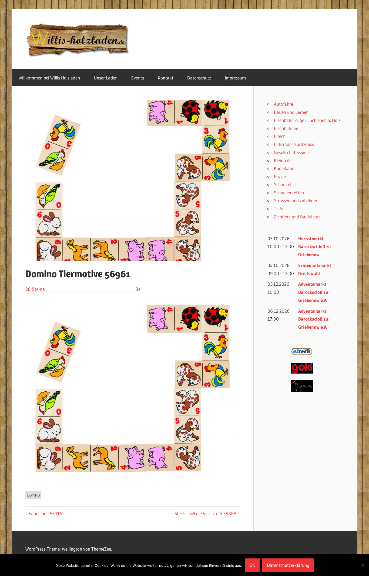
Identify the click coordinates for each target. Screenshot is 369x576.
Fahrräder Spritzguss (294, 144)
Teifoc (279, 208)
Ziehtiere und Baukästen (297, 216)
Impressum (235, 78)
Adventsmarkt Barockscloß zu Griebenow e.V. (313, 292)
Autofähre (283, 104)
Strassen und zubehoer (295, 200)
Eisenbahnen (286, 128)
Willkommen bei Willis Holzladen (49, 78)
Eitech (280, 136)
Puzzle (280, 176)
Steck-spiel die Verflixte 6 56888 (205, 513)
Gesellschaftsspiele (292, 152)
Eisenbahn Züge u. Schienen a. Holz (307, 120)
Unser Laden (106, 78)
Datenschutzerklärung (288, 565)
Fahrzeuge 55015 (45, 513)
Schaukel (282, 184)
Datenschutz (199, 78)
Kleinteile (282, 160)
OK (252, 565)
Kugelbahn (284, 168)
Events (137, 78)
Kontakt (165, 78)
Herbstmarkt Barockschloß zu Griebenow (314, 247)
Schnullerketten (289, 192)
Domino (33, 495)
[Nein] (362, 565)
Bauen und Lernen (291, 112)
